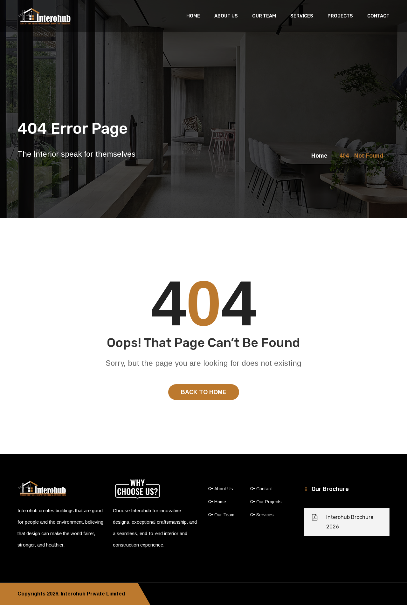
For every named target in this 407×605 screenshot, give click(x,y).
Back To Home (203, 392)
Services (301, 16)
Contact (378, 16)
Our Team (264, 16)
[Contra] (44, 16)
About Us (226, 16)
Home (193, 16)
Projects (340, 16)
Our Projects (269, 501)
